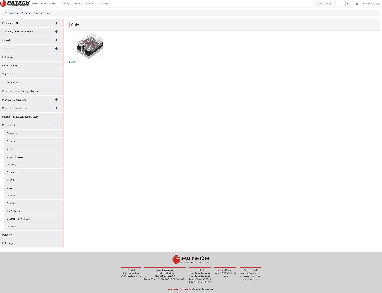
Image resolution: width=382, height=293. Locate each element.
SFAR (12, 180)
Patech (12, 172)
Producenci (8, 125)
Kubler (12, 226)
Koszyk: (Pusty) (372, 4)
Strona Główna (39, 4)
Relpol (12, 203)
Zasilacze (7, 48)
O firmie (78, 4)
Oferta (54, 4)
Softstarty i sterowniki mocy (17, 31)
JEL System (14, 211)
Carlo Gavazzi (16, 157)
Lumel (12, 141)
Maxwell (13, 133)
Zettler (12, 195)
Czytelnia (65, 4)
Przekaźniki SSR (11, 23)
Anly (11, 188)
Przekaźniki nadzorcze (15, 108)
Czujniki (6, 40)
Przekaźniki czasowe (14, 99)
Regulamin (103, 4)
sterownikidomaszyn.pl (203, 289)
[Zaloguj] (357, 3)
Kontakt (89, 4)
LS (10, 149)
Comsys (13, 164)
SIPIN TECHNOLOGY (19, 219)
